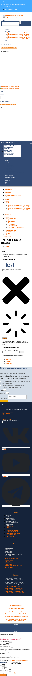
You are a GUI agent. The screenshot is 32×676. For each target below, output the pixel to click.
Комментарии (4, 657)
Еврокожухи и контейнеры (15, 172)
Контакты (7, 42)
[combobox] (12, 270)
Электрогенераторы (11, 145)
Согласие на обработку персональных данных (16, 616)
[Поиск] (20, 22)
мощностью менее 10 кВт (13, 578)
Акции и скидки (11, 520)
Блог (6, 40)
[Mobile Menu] (1, 13)
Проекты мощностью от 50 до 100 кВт (18, 37)
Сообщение (4, 398)
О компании (10, 518)
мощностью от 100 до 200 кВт (14, 584)
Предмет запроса (4, 670)
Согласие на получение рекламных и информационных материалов (16, 620)
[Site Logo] (13, 16)
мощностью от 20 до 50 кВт (14, 581)
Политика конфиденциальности (16, 608)
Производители (9, 175)
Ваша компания (4, 641)
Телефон (3, 393)
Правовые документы (16, 605)
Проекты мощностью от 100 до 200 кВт (19, 38)
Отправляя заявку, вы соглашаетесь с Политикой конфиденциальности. (12, 386)
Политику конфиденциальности (19, 660)
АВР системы (8, 156)
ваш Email (3, 644)
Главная (7, 28)
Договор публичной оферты (16, 611)
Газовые (7, 148)
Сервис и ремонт (9, 179)
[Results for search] (16, 323)
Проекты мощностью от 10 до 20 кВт (18, 34)
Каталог (7, 29)
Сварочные (8, 151)
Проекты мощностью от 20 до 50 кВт (18, 36)
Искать (22, 352)
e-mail (4, 415)
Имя (1, 390)
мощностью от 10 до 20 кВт (14, 579)
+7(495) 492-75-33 (6, 413)
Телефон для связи (5, 646)
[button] (3, 20)
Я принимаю (15, 660)
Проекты (7, 31)
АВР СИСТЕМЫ (10, 171)
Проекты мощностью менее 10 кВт (17, 33)
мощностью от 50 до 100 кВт (14, 582)
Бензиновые (8, 147)
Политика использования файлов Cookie (16, 613)
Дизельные (8, 150)
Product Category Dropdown (10, 350)
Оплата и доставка (10, 177)
